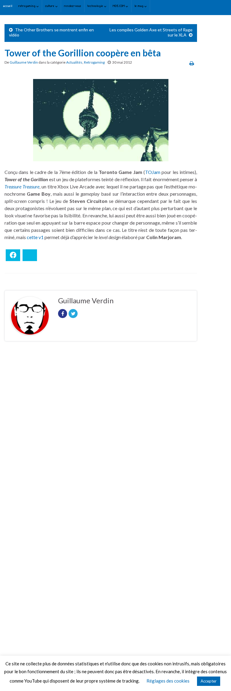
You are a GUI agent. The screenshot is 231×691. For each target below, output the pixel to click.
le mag (139, 6)
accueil (7, 6)
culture (50, 6)
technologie (96, 6)
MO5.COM (119, 6)
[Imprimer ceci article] (191, 63)
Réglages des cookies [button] (167, 680)
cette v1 (36, 237)
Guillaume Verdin (24, 62)
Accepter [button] (209, 681)
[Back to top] (217, 677)
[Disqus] (101, 428)
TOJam (152, 172)
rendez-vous (72, 6)
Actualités (74, 62)
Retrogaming (94, 62)
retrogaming (27, 6)
